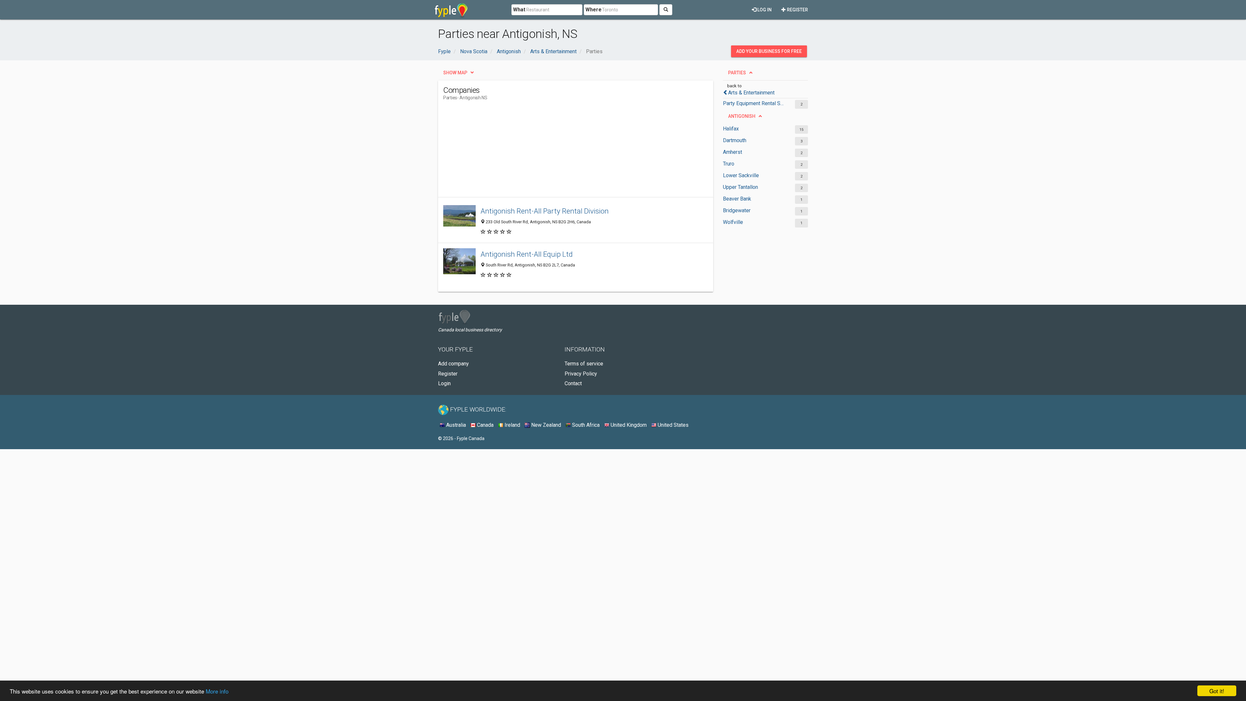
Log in (764, 9)
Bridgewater (737, 210)
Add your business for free (769, 51)
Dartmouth (734, 140)
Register (797, 9)
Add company (453, 364)
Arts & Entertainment (751, 93)
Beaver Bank (737, 199)
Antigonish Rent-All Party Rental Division (545, 211)
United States (672, 425)
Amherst (732, 152)
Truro (728, 164)
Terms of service (584, 364)
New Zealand (545, 425)
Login (444, 383)
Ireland (511, 425)
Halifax (731, 129)
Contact (573, 383)
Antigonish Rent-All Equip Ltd (527, 254)
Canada (485, 425)
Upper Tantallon (740, 187)
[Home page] (451, 10)
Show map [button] (455, 72)
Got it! (1216, 691)
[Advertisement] (561, 151)
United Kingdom (628, 425)
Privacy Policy (581, 374)
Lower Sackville (741, 175)
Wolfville (733, 222)
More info (217, 691)
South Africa (585, 425)
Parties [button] (737, 72)
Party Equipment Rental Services (753, 103)
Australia (455, 425)
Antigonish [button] (741, 116)
